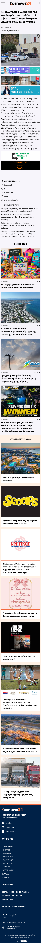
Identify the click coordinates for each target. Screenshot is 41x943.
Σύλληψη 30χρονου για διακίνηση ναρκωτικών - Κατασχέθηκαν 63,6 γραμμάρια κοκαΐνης (20, 209)
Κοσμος (5, 877)
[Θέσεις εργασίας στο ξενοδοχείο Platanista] (20, 458)
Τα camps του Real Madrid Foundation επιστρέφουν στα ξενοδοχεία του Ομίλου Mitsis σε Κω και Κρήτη (20, 703)
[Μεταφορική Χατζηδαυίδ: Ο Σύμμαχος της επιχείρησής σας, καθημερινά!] (20, 773)
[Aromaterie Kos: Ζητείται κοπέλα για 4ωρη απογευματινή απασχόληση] (20, 594)
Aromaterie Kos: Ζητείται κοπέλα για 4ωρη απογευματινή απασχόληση (20, 614)
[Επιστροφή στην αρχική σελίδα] (20, 3)
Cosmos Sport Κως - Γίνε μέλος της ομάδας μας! (19, 657)
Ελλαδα (5, 874)
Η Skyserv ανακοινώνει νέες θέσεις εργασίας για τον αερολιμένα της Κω (20, 750)
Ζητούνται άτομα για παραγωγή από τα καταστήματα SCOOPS (20, 522)
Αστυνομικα (8, 870)
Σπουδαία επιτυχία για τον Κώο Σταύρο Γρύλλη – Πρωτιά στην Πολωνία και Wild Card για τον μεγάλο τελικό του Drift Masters (17, 427)
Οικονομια (8, 856)
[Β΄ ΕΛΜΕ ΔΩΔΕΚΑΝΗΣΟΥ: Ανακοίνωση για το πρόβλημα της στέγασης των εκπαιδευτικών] (20, 307)
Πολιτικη (7, 850)
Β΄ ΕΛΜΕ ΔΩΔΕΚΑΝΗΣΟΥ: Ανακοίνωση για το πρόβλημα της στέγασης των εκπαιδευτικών (18, 331)
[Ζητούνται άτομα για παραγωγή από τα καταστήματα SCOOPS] (20, 501)
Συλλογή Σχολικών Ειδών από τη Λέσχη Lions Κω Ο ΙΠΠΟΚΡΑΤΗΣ (17, 286)
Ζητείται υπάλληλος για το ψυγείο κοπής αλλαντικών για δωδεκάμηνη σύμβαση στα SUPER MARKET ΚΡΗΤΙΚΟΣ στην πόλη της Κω (19, 568)
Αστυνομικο (6, 27)
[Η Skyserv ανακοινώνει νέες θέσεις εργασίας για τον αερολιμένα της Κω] (20, 729)
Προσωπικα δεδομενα (12, 895)
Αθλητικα (7, 866)
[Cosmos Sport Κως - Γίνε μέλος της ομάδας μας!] (20, 637)
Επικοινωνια (7, 899)
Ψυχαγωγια (7, 863)
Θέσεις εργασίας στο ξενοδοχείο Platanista (18, 479)
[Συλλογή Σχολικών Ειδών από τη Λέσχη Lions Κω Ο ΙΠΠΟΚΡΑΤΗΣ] (20, 263)
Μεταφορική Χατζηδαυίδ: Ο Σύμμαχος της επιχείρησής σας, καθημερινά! (18, 794)
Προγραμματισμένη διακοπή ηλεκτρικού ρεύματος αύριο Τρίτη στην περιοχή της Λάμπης (18, 378)
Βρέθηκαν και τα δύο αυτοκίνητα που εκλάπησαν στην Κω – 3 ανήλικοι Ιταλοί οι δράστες (18, 217)
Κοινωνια (4, 281)
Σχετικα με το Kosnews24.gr (15, 892)
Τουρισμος (8, 860)
